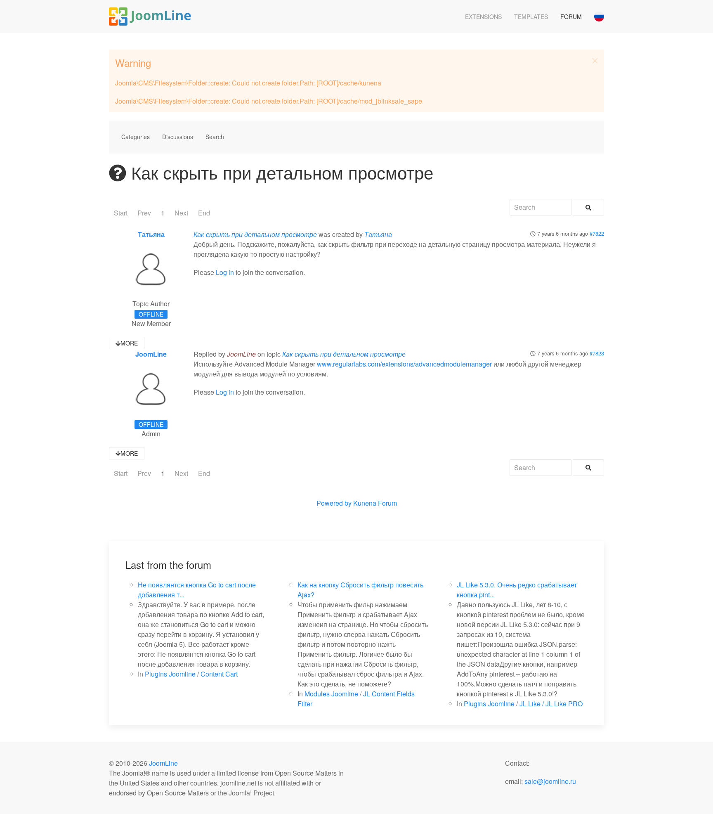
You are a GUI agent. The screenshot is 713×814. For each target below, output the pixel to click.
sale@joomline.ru (550, 781)
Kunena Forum (375, 503)
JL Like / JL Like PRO (551, 703)
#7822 (597, 233)
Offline (151, 314)
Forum (571, 16)
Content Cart (219, 674)
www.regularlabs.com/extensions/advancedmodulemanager (404, 364)
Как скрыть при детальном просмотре (255, 234)
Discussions (177, 137)
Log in (225, 272)
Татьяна (151, 234)
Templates (531, 16)
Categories (135, 137)
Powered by (334, 503)
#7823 (597, 353)
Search (214, 137)
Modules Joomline (331, 693)
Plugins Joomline (170, 674)
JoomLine (151, 354)
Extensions (483, 16)
